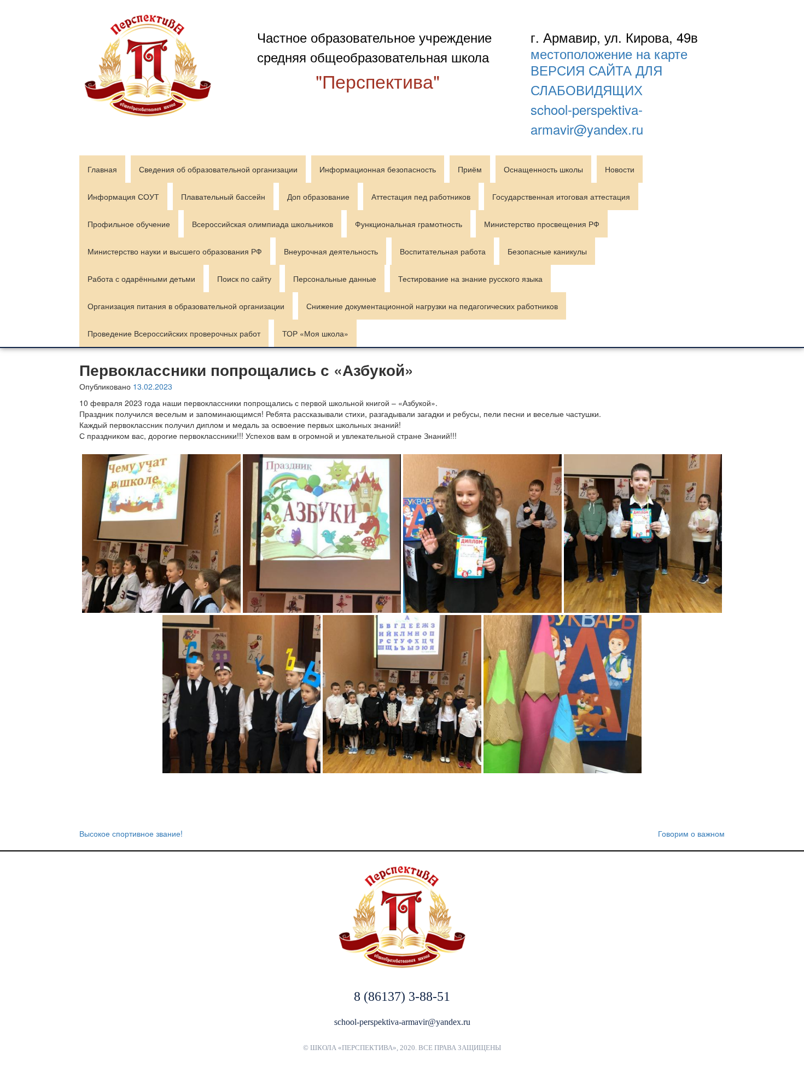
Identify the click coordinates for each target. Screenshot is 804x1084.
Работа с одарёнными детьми (141, 278)
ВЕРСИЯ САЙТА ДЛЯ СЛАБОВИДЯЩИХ (596, 79)
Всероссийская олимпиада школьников (262, 223)
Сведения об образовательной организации (218, 169)
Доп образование (318, 196)
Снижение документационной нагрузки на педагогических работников (432, 305)
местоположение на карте (609, 53)
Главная (102, 169)
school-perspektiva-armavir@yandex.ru (587, 119)
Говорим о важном (691, 833)
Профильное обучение (129, 223)
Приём (470, 169)
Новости (619, 169)
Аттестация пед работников (420, 196)
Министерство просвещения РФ (541, 223)
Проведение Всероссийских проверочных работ (174, 333)
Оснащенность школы (543, 169)
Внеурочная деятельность (331, 251)
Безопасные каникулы (547, 251)
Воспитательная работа (443, 251)
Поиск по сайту (244, 278)
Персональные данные (334, 278)
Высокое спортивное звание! (131, 833)
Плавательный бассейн (223, 196)
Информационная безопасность (377, 169)
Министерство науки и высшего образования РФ (175, 251)
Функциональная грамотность (408, 223)
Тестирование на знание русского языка (470, 278)
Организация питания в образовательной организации (186, 305)
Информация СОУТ (123, 196)
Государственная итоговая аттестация (561, 196)
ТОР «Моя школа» (315, 333)
